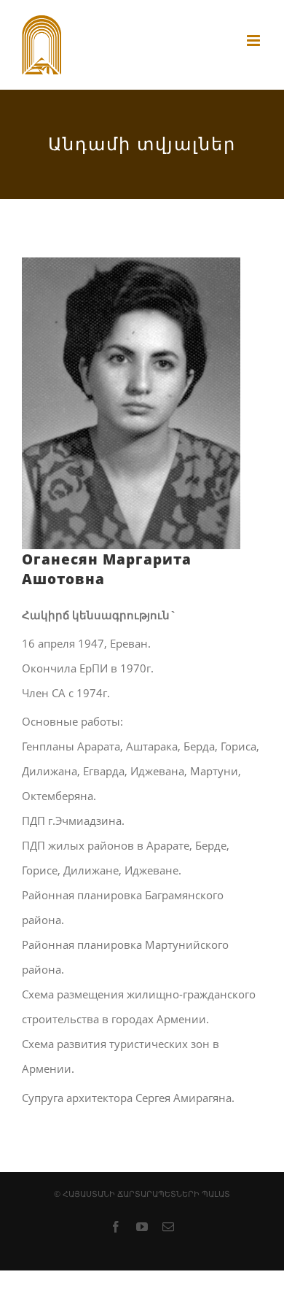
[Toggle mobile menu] (254, 40)
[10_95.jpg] (131, 270)
